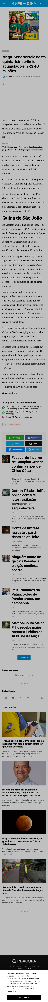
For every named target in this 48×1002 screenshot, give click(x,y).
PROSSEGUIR (24, 997)
